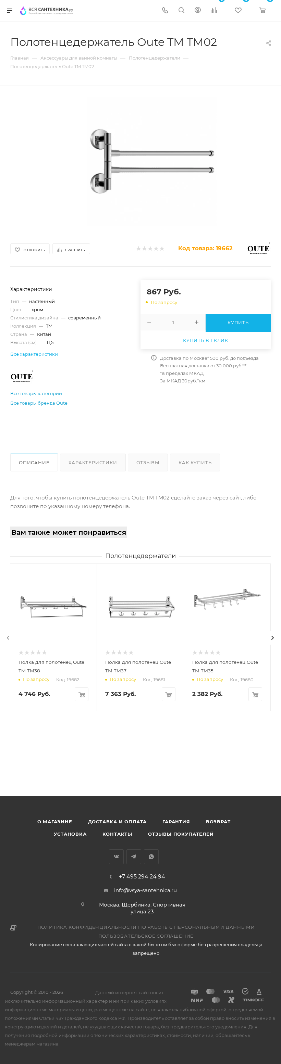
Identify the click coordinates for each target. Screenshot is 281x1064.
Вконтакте (116, 856)
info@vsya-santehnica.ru (145, 890)
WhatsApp (151, 856)
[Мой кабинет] (198, 11)
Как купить (195, 462)
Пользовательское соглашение (146, 936)
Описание (34, 462)
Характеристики (93, 462)
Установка (70, 834)
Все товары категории (36, 393)
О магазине (54, 821)
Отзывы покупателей (180, 834)
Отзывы (148, 462)
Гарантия (176, 821)
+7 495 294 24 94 (142, 876)
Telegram (133, 856)
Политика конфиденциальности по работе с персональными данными (146, 927)
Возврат (218, 821)
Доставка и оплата (117, 821)
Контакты (117, 834)
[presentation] (8, 638)
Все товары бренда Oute (39, 403)
